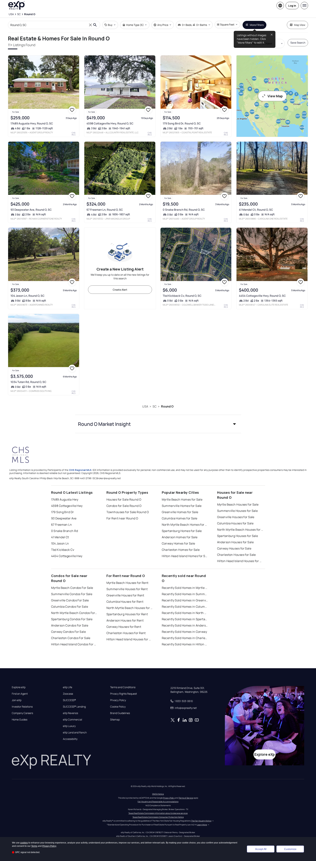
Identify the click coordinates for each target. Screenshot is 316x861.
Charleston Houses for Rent (126, 633)
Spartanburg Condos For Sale (72, 619)
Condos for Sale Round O (124, 506)
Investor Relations (22, 706)
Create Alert (120, 289)
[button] (158, 424)
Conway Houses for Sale (234, 548)
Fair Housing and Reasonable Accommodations (158, 801)
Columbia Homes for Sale (179, 518)
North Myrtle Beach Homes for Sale (185, 525)
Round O (167, 406)
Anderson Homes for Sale (180, 537)
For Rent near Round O (122, 518)
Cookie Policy (118, 706)
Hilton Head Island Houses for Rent (129, 639)
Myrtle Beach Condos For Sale (72, 588)
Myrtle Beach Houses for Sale (238, 504)
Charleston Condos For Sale (70, 638)
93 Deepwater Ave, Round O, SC (31, 210)
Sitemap (115, 719)
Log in (292, 5)
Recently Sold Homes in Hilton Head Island (185, 644)
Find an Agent (20, 693)
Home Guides (19, 719)
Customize (290, 849)
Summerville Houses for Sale (237, 511)
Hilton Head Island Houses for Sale (240, 561)
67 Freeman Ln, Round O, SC (105, 210)
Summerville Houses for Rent (127, 589)
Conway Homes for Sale (178, 543)
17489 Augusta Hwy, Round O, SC (32, 123)
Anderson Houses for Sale (235, 542)
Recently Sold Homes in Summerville (185, 594)
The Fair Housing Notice (201, 820)
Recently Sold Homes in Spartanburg (185, 619)
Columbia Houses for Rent (125, 602)
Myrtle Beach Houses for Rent (127, 583)
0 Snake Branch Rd (64, 531)
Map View (299, 25)
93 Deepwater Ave (64, 518)
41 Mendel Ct (60, 537)
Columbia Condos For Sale (69, 607)
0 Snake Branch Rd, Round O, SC (184, 210)
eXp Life (67, 687)
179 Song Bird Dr (62, 512)
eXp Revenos (70, 713)
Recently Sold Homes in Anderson (185, 625)
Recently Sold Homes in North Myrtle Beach (185, 613)
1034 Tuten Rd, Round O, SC (28, 382)
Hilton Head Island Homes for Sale (185, 556)
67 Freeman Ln (61, 525)
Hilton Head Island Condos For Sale (74, 644)
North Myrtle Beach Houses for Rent (129, 608)
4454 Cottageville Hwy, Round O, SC (262, 296)
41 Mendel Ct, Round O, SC (256, 210)
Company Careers (22, 713)
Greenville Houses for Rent (125, 595)
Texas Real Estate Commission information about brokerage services (158, 813)
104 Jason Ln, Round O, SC (27, 296)
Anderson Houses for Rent (125, 620)
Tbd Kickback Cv (62, 550)
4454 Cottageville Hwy (66, 556)
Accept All (260, 849)
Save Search (297, 42)
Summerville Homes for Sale (182, 506)
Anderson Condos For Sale (69, 625)
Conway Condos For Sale (68, 632)
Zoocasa (68, 693)
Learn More (202, 824)
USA (145, 406)
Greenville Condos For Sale (70, 600)
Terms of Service (186, 798)
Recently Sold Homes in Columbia (185, 607)
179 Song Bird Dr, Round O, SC (182, 123)
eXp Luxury (69, 726)
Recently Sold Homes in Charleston (185, 638)
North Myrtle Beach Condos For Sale (74, 613)
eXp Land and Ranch (75, 732)
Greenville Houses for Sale (235, 517)
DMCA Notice (158, 794)
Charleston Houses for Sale (236, 555)
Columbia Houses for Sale (235, 523)
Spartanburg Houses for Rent (127, 614)
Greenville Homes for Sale (180, 512)
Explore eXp (18, 687)
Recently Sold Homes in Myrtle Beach (185, 588)
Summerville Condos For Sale (71, 594)
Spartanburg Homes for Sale (182, 531)
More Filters (257, 25)
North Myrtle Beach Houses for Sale (240, 530)
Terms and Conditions (122, 687)
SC (154, 406)
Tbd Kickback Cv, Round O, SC (182, 296)
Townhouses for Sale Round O (127, 512)
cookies (24, 842)
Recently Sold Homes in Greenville (185, 600)
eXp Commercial (72, 719)
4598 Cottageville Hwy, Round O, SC (110, 123)
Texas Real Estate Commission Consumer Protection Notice (158, 817)
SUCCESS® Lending (74, 706)
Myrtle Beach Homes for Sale (182, 499)
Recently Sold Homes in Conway (184, 632)
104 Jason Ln (60, 543)
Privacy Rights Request (123, 693)
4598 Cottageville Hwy (67, 506)
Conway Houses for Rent (123, 627)
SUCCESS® (69, 700)
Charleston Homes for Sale (181, 550)
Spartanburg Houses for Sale (237, 536)
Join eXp (16, 700)
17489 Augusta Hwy (64, 499)
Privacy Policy (118, 700)
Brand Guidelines (120, 713)
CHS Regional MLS (80, 470)
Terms (34, 846)
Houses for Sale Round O (123, 499)
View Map (275, 96)
